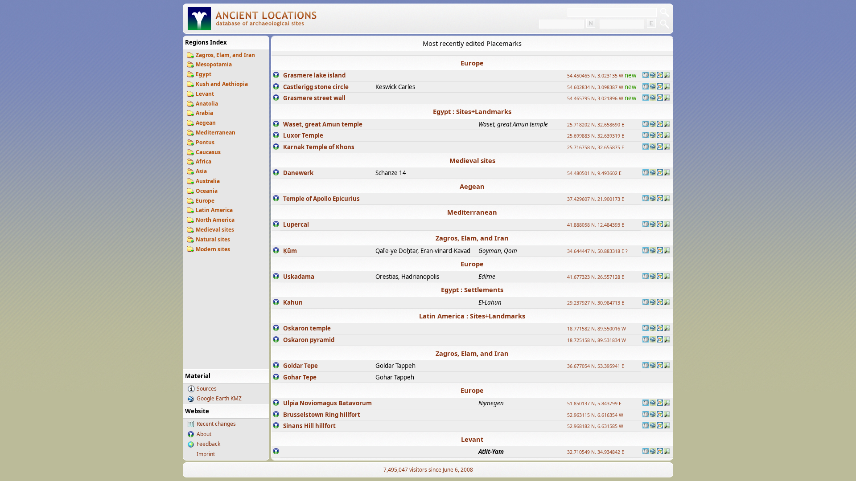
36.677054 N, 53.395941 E (595, 366)
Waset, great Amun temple (322, 124)
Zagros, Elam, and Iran (225, 55)
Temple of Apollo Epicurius (321, 199)
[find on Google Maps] (652, 76)
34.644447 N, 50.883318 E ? (597, 251)
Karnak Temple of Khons (318, 147)
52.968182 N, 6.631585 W (595, 426)
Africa (203, 161)
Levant (205, 94)
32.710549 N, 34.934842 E (595, 452)
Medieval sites (215, 229)
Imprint (206, 454)
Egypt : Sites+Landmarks (472, 111)
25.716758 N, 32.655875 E (595, 147)
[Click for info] (276, 76)
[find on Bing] (659, 76)
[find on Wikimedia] (645, 76)
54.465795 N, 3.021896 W (595, 98)
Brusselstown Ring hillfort (321, 415)
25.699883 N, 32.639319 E (595, 136)
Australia (208, 181)
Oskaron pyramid (308, 340)
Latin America (214, 210)
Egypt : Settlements (472, 289)
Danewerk (298, 173)
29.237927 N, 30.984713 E (595, 303)
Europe (205, 200)
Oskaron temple (307, 328)
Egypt (203, 74)
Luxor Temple (303, 135)
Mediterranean (215, 132)
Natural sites (213, 239)
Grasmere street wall (314, 98)
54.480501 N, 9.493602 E (594, 173)
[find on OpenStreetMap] (667, 76)
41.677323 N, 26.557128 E (595, 277)
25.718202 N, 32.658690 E (595, 125)
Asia (201, 171)
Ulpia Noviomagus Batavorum (327, 403)
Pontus (205, 142)
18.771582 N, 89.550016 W (596, 329)
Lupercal (296, 224)
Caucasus (208, 152)
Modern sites (213, 249)
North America (215, 220)
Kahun (293, 302)
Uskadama (298, 277)
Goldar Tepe (300, 366)
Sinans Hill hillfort (309, 426)
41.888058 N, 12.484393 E (595, 225)
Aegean (206, 122)
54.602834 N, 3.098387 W (595, 87)
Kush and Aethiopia (222, 84)
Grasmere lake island (314, 75)
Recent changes (216, 424)
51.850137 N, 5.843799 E (594, 403)
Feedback (208, 444)
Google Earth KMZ (219, 398)
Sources (207, 388)
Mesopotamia (214, 64)
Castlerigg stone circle (316, 87)
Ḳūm (290, 251)
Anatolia (207, 103)
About (204, 434)
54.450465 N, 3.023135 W (595, 76)
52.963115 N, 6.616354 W (595, 415)
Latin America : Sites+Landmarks (472, 315)
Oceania (207, 191)
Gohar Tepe (300, 377)
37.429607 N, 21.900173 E (595, 199)
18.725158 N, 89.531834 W (596, 340)
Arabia (204, 113)
